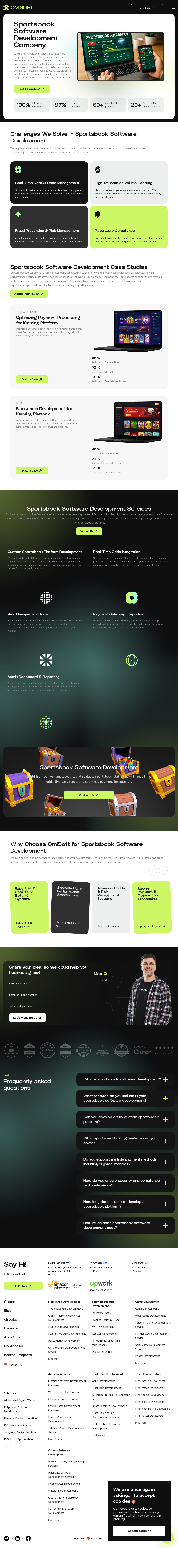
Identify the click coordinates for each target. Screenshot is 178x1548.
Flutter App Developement (64, 1326)
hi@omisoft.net (14, 1274)
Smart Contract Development (109, 1406)
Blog (7, 1310)
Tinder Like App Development (65, 1308)
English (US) (15, 1364)
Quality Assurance (102, 1351)
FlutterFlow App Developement (67, 1333)
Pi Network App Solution (18, 1439)
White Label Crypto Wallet (19, 1400)
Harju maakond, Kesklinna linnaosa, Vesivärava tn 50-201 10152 (66, 1271)
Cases (9, 1302)
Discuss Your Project (26, 293)
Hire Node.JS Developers (149, 1394)
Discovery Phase (101, 1313)
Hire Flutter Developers (149, 1415)
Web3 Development (103, 1381)
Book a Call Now (29, 88)
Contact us (13, 1346)
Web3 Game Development (150, 1315)
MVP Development (103, 1326)
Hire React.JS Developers (149, 1401)
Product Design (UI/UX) (105, 1319)
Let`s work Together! (27, 1018)
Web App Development (105, 1333)
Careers (11, 1328)
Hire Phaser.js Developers (150, 1381)
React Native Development (64, 1340)
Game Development (147, 1308)
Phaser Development (147, 1356)
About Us (12, 1337)
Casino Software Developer (64, 1399)
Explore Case (30, 379)
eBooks (10, 1319)
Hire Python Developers (149, 1388)
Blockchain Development (106, 1388)
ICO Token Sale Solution (18, 1425)
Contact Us (86, 531)
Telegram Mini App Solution (20, 1432)
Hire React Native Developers (152, 1408)
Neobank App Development (64, 1483)
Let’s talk (21, 1286)
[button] (152, 871)
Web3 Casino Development (64, 1392)
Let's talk (144, 8)
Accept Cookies (139, 1531)
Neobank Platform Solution (20, 1418)
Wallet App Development (63, 1490)
